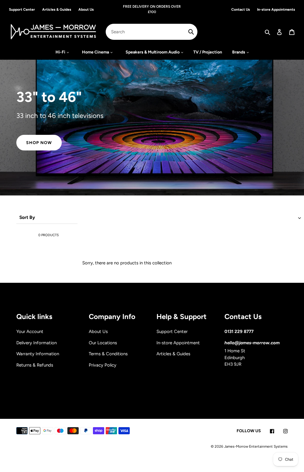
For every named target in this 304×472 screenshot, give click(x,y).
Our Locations (103, 342)
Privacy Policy (102, 365)
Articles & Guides (173, 353)
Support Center (172, 331)
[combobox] (151, 32)
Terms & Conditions (108, 353)
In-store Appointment (178, 342)
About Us (98, 331)
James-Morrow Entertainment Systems (256, 446)
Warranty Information (37, 353)
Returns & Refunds (34, 365)
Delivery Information (36, 342)
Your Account (29, 331)
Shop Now (39, 142)
